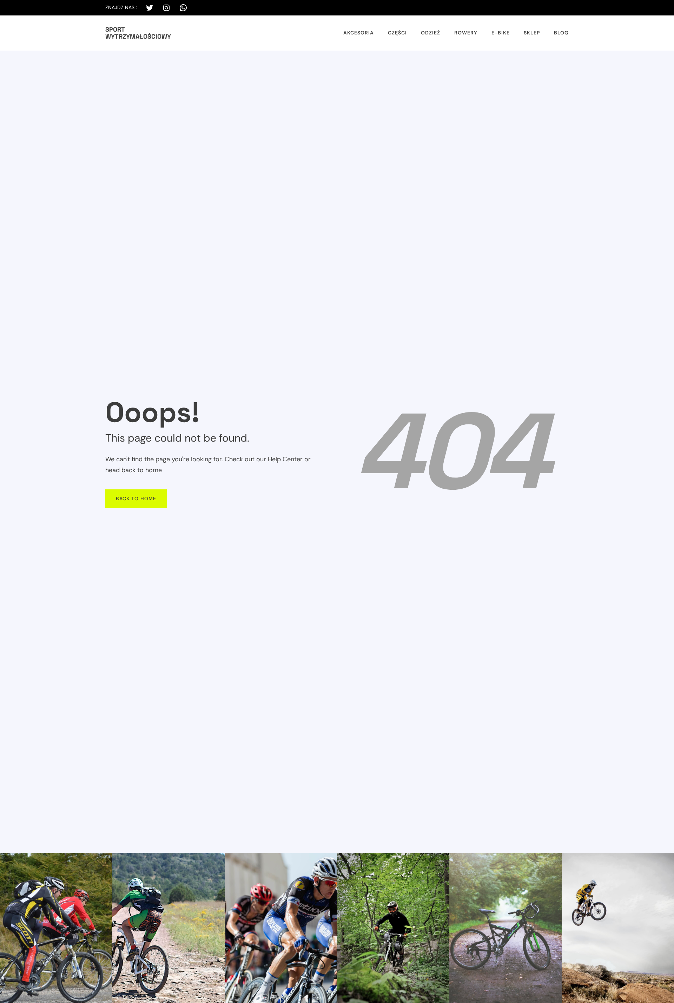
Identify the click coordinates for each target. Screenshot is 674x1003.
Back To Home (136, 498)
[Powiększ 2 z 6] (215, 862)
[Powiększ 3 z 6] (327, 862)
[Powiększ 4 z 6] (440, 862)
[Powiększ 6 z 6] (664, 862)
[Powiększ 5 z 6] (552, 862)
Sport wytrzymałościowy (138, 32)
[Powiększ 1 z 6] (103, 862)
